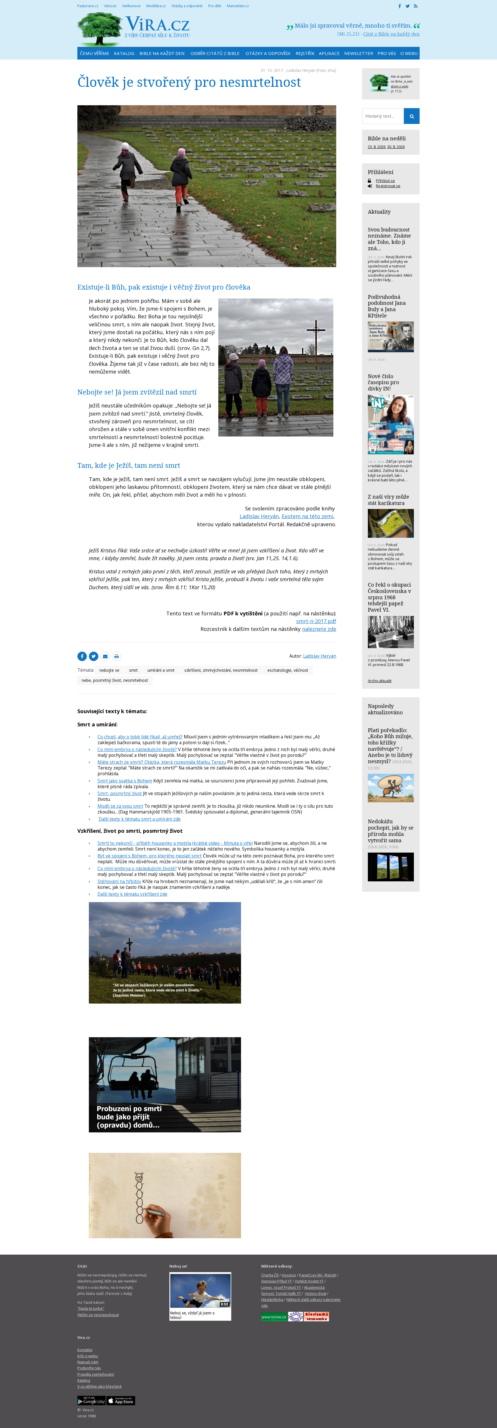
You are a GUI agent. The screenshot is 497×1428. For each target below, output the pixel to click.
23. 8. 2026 (376, 146)
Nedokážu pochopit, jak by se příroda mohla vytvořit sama (391, 830)
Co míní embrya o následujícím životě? (137, 749)
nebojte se (109, 670)
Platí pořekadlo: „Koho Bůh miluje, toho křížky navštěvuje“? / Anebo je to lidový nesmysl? (390, 746)
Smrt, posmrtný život (120, 793)
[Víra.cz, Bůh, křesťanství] (133, 29)
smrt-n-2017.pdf (316, 621)
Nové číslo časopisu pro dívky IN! (383, 382)
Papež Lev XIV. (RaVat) (317, 1275)
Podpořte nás (89, 1367)
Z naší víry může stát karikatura (388, 499)
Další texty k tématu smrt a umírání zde (140, 819)
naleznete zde (319, 628)
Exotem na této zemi (307, 516)
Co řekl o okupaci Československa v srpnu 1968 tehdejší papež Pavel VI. (389, 597)
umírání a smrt (161, 670)
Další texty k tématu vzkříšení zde (132, 894)
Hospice (289, 1275)
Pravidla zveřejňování (95, 1374)
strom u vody (399, 86)
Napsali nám (87, 1361)
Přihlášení (380, 172)
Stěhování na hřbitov (119, 881)
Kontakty (84, 1349)
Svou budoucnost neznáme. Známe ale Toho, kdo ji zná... (389, 239)
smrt (133, 670)
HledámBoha (272, 1299)
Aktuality (379, 211)
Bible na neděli (387, 138)
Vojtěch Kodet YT (309, 1281)
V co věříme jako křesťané (99, 1386)
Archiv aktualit (379, 680)
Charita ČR (270, 1275)
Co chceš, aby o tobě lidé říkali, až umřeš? (140, 737)
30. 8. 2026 (396, 146)
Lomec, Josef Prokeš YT (281, 1287)
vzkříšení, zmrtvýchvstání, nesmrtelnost (221, 670)
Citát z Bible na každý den (391, 34)
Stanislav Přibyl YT (276, 1281)
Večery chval (315, 1293)
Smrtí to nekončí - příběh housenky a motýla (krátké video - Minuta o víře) (175, 843)
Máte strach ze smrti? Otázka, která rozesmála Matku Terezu (162, 762)
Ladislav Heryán (300, 70)
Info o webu (87, 1355)
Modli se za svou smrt (120, 806)
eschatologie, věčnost (287, 670)
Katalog (83, 1380)
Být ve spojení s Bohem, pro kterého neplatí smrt (150, 856)
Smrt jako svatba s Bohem (125, 781)
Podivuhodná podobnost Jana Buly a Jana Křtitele (387, 306)
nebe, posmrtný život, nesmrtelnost (115, 680)
